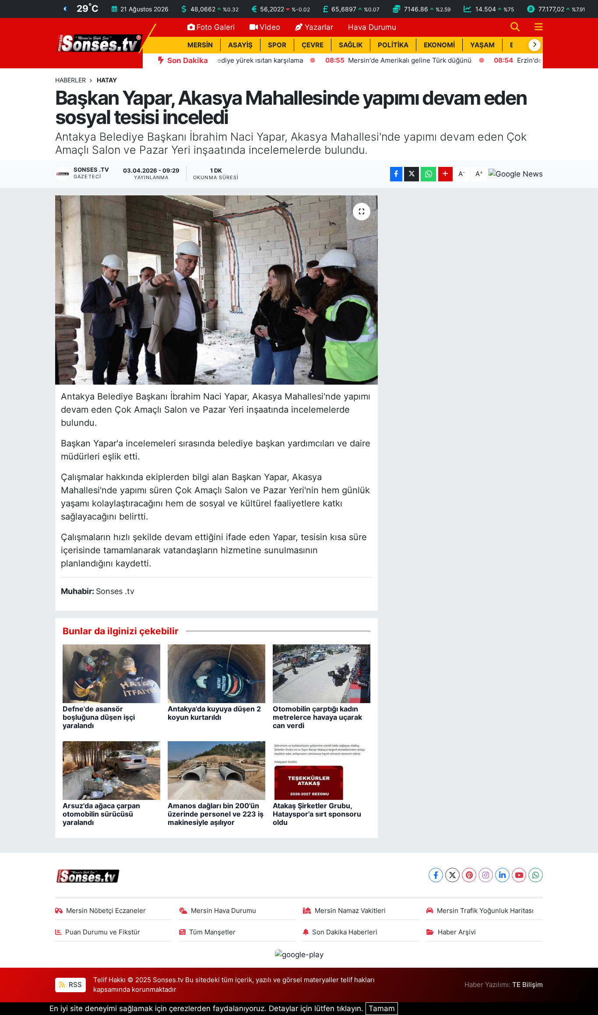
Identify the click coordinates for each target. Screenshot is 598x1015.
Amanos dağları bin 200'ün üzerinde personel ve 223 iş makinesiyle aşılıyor (216, 814)
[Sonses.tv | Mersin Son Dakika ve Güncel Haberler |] (99, 42)
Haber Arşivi (457, 932)
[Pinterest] (469, 875)
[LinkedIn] (502, 875)
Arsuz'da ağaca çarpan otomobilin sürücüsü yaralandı (101, 814)
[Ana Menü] (535, 27)
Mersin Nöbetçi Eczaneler (106, 911)
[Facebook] (436, 875)
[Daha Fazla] (445, 174)
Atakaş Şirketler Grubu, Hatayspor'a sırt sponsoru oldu (317, 814)
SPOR (277, 45)
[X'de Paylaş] (411, 174)
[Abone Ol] (516, 174)
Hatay (107, 80)
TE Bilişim (527, 985)
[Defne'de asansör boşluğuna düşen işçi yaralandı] (111, 672)
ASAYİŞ (240, 45)
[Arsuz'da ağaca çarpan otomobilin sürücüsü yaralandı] (111, 769)
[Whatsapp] (535, 875)
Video (270, 27)
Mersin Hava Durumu (223, 911)
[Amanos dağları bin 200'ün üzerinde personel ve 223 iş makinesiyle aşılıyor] (216, 769)
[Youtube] (519, 875)
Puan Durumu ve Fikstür (102, 932)
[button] (534, 45)
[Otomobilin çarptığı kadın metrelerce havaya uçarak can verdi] (321, 672)
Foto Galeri (216, 27)
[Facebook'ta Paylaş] (396, 174)
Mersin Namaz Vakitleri (350, 911)
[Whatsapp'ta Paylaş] (428, 174)
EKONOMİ (439, 45)
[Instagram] (485, 875)
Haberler (70, 80)
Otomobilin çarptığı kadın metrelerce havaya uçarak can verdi (317, 717)
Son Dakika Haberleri (344, 932)
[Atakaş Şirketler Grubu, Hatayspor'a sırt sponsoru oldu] (321, 769)
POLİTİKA (393, 45)
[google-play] (299, 954)
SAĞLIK (350, 45)
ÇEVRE (313, 45)
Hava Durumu (372, 27)
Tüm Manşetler (212, 932)
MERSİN (200, 45)
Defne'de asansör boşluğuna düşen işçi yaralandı (99, 717)
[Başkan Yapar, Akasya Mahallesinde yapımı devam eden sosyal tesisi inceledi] (216, 290)
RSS (74, 985)
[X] (452, 875)
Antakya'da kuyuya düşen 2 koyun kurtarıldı (214, 712)
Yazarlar (319, 27)
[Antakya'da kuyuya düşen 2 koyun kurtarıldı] (216, 672)
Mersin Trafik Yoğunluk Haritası (485, 911)
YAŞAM (482, 45)
